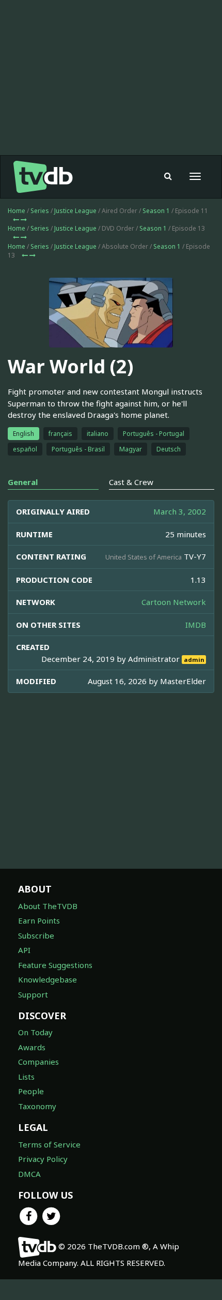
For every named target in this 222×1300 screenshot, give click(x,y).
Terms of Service (49, 1144)
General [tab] (23, 482)
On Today (35, 1032)
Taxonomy (37, 1106)
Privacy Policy (43, 1159)
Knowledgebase (47, 979)
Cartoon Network (173, 602)
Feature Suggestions (55, 965)
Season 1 (156, 210)
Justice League (75, 210)
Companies (38, 1061)
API (24, 950)
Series (39, 210)
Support (33, 994)
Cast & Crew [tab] (131, 482)
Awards (31, 1047)
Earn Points (39, 920)
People (31, 1091)
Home (16, 210)
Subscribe (36, 935)
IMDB (195, 624)
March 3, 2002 (179, 511)
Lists (26, 1076)
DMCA (29, 1174)
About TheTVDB (47, 906)
